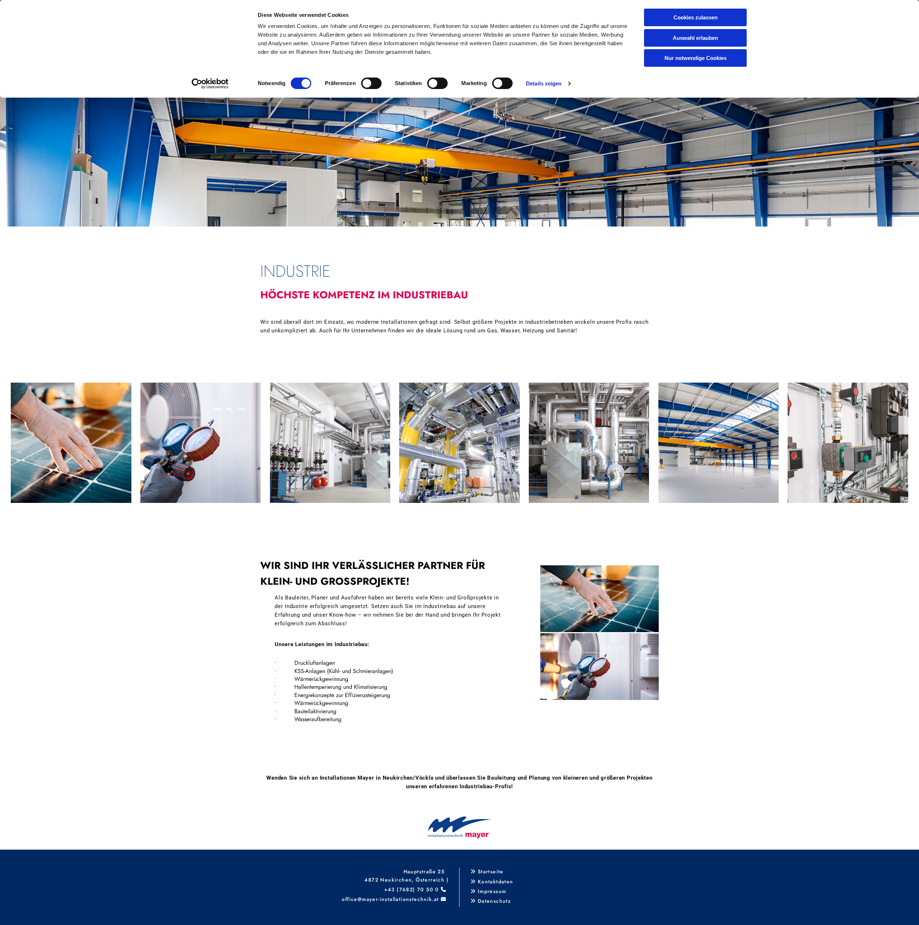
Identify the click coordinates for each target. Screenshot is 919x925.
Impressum (492, 891)
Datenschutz (494, 901)
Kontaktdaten (495, 881)
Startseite (491, 871)
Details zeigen (543, 83)
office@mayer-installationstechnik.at (390, 899)
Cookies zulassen (695, 17)
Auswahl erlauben (695, 38)
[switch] (371, 83)
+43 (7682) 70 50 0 (411, 889)
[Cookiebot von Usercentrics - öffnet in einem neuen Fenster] (210, 83)
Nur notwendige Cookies (695, 58)
